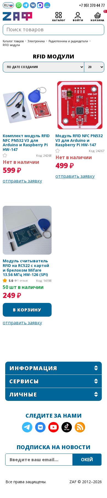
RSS (80, 427)
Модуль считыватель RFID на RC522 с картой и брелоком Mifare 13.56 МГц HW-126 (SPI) (26, 268)
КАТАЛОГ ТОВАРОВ (13, 41)
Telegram (27, 427)
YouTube (53, 427)
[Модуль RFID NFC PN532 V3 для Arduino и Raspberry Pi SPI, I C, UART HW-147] (79, 105)
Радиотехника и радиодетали (68, 41)
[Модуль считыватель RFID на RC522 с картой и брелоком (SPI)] (27, 230)
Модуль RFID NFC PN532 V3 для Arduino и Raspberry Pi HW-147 (79, 140)
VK (40, 427)
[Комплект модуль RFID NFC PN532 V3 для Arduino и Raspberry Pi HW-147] (27, 105)
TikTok (66, 427)
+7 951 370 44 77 (92, 5)
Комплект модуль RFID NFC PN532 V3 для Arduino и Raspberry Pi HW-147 (26, 143)
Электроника (36, 41)
